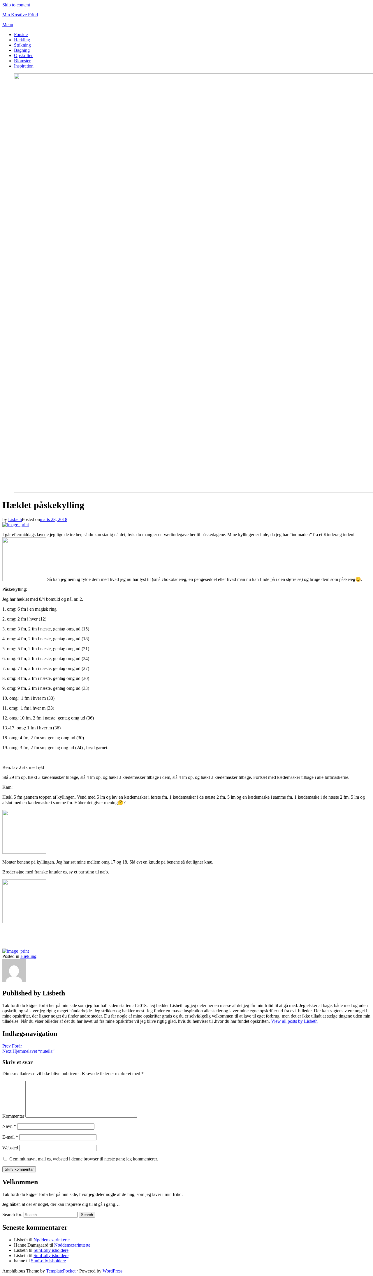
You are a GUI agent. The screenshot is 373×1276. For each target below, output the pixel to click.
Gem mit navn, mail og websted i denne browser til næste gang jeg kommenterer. (83, 1158)
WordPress (112, 1270)
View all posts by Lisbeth (294, 1021)
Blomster (22, 60)
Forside (21, 34)
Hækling (22, 39)
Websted (10, 1147)
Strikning (22, 44)
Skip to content (16, 4)
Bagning (22, 50)
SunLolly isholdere (51, 1250)
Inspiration (24, 65)
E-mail (10, 1137)
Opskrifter (23, 55)
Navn (9, 1126)
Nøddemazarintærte (52, 1239)
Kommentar (13, 1116)
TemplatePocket (60, 1270)
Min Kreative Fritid (20, 14)
